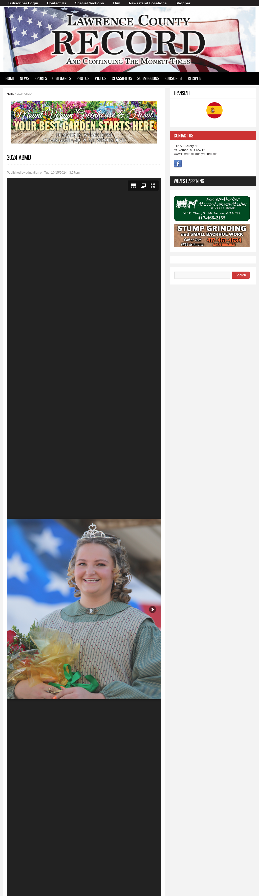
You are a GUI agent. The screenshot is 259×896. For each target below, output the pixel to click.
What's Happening (189, 181)
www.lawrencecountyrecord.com (196, 154)
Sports (41, 78)
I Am (116, 3)
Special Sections (89, 3)
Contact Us (56, 3)
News (24, 78)
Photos (83, 78)
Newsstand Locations (148, 3)
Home (10, 78)
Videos (100, 78)
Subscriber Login (23, 3)
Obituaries (61, 78)
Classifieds (122, 78)
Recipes (194, 78)
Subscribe (174, 78)
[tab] (213, 135)
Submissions (148, 78)
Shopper (183, 3)
